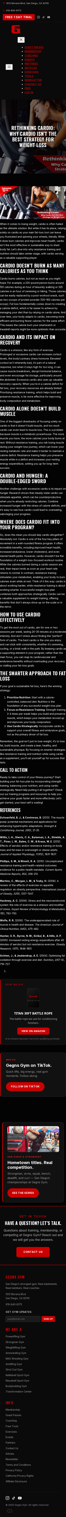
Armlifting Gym (14, 1364)
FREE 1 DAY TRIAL (18, 17)
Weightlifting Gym (16, 1347)
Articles (10, 1453)
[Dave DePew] (9, 1511)
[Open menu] (9, 67)
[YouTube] (48, 17)
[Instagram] (38, 17)
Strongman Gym (15, 1342)
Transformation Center (19, 1391)
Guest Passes (13, 1415)
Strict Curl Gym (14, 1369)
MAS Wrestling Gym (17, 1358)
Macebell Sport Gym (17, 1380)
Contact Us (33, 1252)
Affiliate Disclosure (16, 1481)
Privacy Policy (14, 1470)
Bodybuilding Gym (16, 1386)
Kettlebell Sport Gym (17, 1375)
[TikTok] (43, 17)
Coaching (11, 1420)
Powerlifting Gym (15, 1336)
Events (9, 1437)
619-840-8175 (14, 1304)
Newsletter (12, 1459)
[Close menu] (21, 40)
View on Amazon (33, 1031)
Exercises (11, 1431)
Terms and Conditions (18, 1464)
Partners (10, 1442)
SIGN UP (48, 1319)
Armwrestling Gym (16, 1352)
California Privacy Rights (20, 1475)
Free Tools (12, 1426)
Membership (13, 1409)
